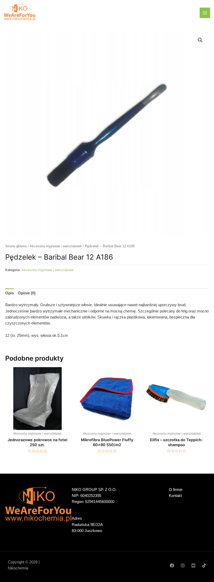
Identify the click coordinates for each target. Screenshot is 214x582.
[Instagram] (183, 565)
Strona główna (16, 246)
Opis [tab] (9, 293)
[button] (200, 40)
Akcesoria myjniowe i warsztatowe (56, 246)
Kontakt (175, 496)
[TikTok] (204, 565)
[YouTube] (193, 565)
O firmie (175, 490)
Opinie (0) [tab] (26, 293)
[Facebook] (172, 565)
